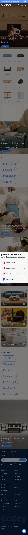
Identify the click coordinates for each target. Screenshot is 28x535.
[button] (25, 1)
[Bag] (22, 5)
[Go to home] (6, 5)
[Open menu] (25, 5)
